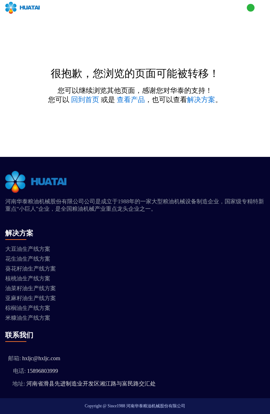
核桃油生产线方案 (27, 278)
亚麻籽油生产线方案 (30, 298)
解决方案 (201, 99)
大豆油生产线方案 (27, 249)
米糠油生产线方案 (27, 318)
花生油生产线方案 (27, 259)
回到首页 (85, 99)
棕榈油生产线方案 (27, 308)
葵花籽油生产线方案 (30, 269)
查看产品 (131, 99)
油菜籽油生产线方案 (30, 288)
